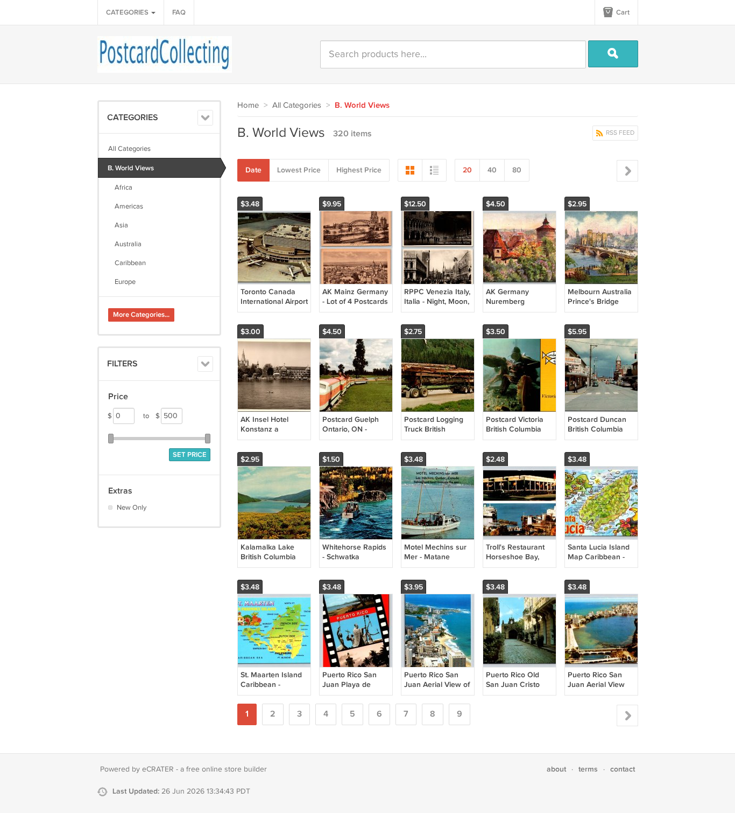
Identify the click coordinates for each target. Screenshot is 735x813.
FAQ (179, 12)
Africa (120, 187)
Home (248, 105)
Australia (125, 244)
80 (516, 170)
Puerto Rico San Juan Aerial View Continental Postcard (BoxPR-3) (600, 689)
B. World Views (131, 168)
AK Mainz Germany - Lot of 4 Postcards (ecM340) (355, 301)
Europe (122, 281)
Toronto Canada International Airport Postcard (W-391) (274, 301)
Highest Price (358, 170)
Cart (622, 12)
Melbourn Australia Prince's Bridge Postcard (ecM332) (600, 301)
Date (253, 170)
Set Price (190, 454)
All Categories (129, 148)
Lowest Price (299, 170)
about (556, 769)
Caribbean (127, 263)
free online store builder (226, 769)
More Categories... (141, 314)
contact (622, 769)
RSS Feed (619, 133)
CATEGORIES (128, 12)
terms (588, 769)
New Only (131, 507)
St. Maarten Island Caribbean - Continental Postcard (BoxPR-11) (274, 689)
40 (492, 170)
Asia (118, 225)
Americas (125, 206)
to (151, 416)
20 (467, 170)
